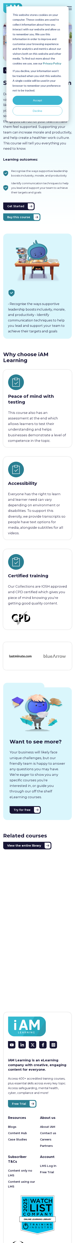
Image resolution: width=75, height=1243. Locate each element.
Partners (46, 1146)
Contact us (48, 1133)
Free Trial (19, 1104)
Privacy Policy (52, 63)
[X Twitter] (32, 1044)
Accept (37, 100)
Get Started (15, 206)
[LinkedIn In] (22, 1044)
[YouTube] (11, 1044)
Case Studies (17, 1139)
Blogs (12, 1127)
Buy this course (18, 217)
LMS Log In (48, 1166)
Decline (37, 110)
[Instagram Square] (53, 1044)
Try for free (22, 810)
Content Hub (17, 1133)
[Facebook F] (43, 1044)
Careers (45, 1139)
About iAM (47, 1127)
